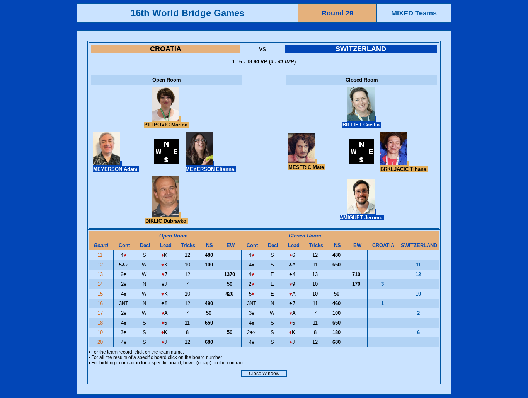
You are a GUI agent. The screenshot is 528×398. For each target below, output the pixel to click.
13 (100, 274)
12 (100, 265)
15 (100, 294)
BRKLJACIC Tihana (404, 169)
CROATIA (165, 49)
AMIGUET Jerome (362, 217)
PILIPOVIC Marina (166, 125)
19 (100, 332)
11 (100, 255)
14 (100, 284)
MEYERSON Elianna (211, 169)
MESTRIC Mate (306, 167)
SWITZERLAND (361, 49)
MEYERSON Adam (116, 169)
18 (100, 323)
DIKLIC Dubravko (166, 221)
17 (100, 313)
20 (100, 342)
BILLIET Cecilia (361, 125)
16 (100, 303)
